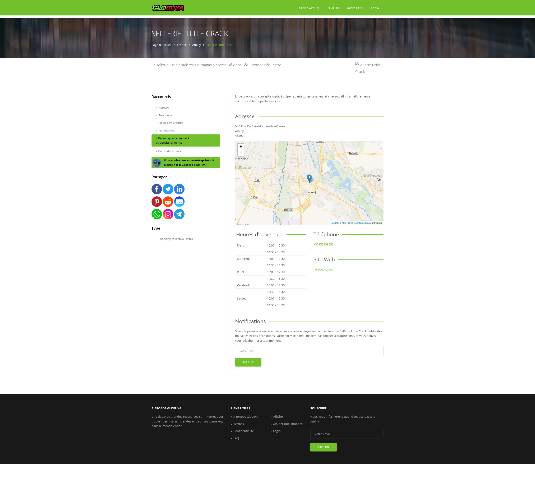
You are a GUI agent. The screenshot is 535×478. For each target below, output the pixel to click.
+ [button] (240, 146)
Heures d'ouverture (170, 123)
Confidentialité (243, 431)
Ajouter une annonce (288, 424)
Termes (238, 424)
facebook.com (323, 269)
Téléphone (165, 115)
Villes (334, 8)
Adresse (163, 107)
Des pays (356, 8)
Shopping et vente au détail (175, 239)
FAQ (236, 438)
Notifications (166, 130)
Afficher (278, 417)
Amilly (196, 45)
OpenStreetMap (362, 222)
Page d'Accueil (309, 8)
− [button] (240, 153)
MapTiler (346, 222)
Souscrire (248, 362)
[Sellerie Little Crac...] (309, 178)
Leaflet (334, 222)
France (182, 45)
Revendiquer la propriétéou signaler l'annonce (172, 140)
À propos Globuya (245, 417)
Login (375, 8)
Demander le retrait (170, 151)
